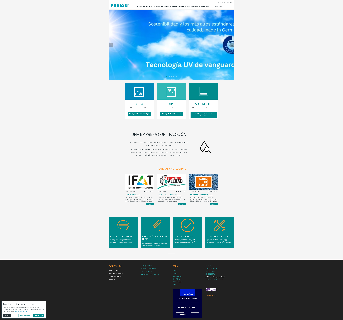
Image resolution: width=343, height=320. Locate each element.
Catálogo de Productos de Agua (139, 114)
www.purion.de (146, 266)
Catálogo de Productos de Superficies (203, 115)
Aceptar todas (39, 315)
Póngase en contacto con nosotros (186, 6)
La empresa (147, 6)
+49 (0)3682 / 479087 (148, 268)
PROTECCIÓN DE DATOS (214, 280)
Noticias (156, 6)
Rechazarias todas (25, 315)
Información (166, 6)
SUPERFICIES (203, 104)
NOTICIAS (177, 279)
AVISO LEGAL (210, 274)
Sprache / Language (226, 2)
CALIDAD (209, 266)
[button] (111, 45)
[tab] (166, 76)
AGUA (139, 104)
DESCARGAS (210, 271)
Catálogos (205, 6)
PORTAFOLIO (177, 282)
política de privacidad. (21, 311)
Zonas (139, 6)
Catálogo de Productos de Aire (171, 114)
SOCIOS (176, 285)
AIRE (171, 104)
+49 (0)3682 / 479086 (149, 271)
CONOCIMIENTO (211, 268)
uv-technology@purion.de (150, 274)
